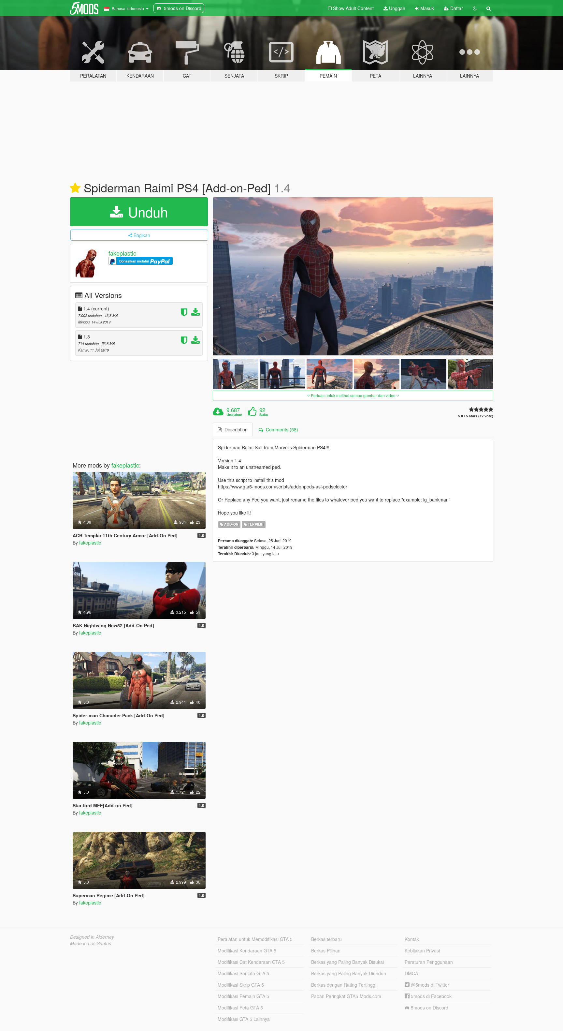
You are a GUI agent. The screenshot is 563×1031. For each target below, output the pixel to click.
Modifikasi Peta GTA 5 (240, 1007)
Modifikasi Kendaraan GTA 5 (247, 950)
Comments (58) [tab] (280, 429)
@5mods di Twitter (429, 984)
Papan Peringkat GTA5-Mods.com (346, 996)
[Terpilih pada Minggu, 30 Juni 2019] (75, 188)
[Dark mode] (475, 8)
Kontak (412, 939)
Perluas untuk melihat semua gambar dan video (353, 395)
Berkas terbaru (326, 939)
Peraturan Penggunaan (429, 962)
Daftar (456, 8)
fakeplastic (122, 253)
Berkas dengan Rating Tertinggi (343, 984)
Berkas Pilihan (325, 950)
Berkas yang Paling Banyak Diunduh (348, 973)
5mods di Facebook (431, 996)
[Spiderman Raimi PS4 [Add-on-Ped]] (353, 276)
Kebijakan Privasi (422, 950)
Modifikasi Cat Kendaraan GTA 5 (251, 962)
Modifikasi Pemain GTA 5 (243, 996)
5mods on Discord (429, 1007)
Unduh (146, 211)
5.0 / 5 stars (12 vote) (475, 416)
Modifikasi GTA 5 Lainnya (244, 1019)
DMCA (411, 973)
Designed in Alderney (92, 937)
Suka (263, 415)
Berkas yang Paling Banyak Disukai (347, 962)
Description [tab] (235, 429)
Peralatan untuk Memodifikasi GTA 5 (255, 939)
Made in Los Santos (90, 943)
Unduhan (234, 415)
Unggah (396, 8)
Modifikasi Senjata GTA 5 (243, 973)
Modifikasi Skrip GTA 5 (241, 984)
